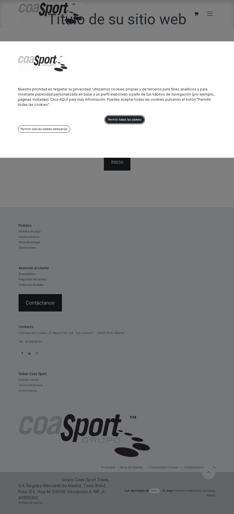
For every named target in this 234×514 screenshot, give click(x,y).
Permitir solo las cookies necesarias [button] (44, 129)
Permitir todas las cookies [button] (125, 119)
